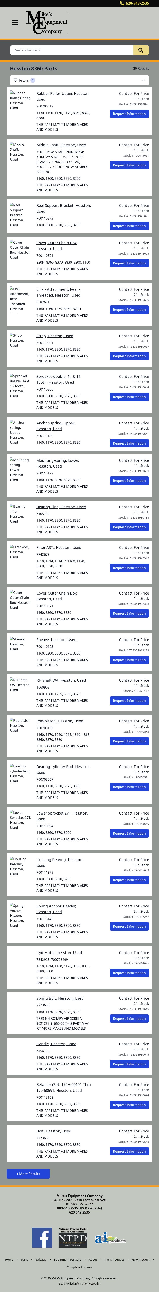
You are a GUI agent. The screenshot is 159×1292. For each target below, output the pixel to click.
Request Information (129, 113)
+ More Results (28, 1173)
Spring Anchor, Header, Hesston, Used (56, 909)
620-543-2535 (137, 3)
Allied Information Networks (83, 1283)
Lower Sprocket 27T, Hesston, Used (62, 816)
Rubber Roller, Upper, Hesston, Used (62, 96)
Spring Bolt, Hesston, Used (60, 998)
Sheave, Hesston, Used (56, 639)
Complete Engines (79, 1267)
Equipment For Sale (67, 1259)
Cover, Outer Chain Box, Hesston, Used (57, 245)
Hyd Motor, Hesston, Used (59, 952)
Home (9, 1259)
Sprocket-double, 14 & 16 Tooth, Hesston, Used (58, 379)
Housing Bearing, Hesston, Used (59, 862)
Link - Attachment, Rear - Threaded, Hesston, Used (58, 292)
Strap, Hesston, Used (54, 335)
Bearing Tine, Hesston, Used (61, 506)
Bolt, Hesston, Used (53, 1130)
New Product (140, 1259)
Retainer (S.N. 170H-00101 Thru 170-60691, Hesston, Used (63, 1087)
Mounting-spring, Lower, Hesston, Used (57, 463)
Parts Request (114, 1259)
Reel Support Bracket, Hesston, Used (63, 208)
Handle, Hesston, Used (56, 1043)
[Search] (141, 50)
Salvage (41, 1259)
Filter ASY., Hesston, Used (58, 547)
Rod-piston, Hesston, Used (59, 720)
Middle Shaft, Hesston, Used (61, 144)
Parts (24, 1259)
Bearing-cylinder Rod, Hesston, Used (63, 769)
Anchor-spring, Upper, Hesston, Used (55, 425)
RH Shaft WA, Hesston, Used (61, 680)
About (93, 1259)
